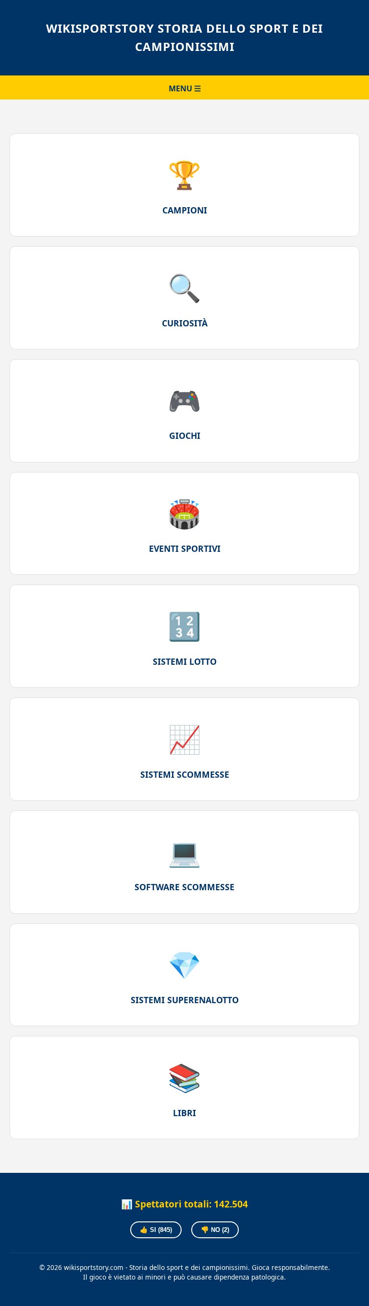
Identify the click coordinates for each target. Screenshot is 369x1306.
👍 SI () (156, 1229)
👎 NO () (215, 1229)
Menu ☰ (185, 88)
